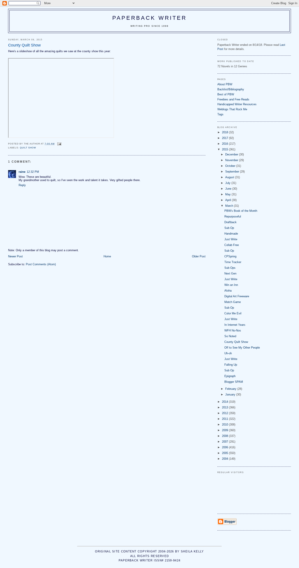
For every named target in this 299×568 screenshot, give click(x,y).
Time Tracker (232, 262)
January (230, 394)
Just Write (230, 239)
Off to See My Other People (242, 347)
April (228, 200)
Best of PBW (225, 94)
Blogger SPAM (233, 381)
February (231, 388)
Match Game (232, 302)
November (232, 160)
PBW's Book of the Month (240, 210)
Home (107, 256)
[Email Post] (59, 143)
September (232, 171)
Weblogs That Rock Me (232, 109)
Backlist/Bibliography (230, 89)
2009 (225, 430)
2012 (225, 413)
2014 (225, 401)
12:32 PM (33, 171)
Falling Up (230, 364)
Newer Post (15, 256)
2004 (225, 458)
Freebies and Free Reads (233, 99)
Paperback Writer (149, 18)
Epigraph (230, 376)
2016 (225, 143)
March (229, 205)
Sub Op (229, 228)
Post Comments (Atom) (41, 264)
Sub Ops (230, 267)
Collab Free (231, 245)
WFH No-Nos (232, 330)
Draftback (230, 222)
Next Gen (230, 273)
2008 (225, 436)
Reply (22, 185)
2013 (225, 407)
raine (22, 171)
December (232, 154)
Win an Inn (231, 285)
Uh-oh (228, 353)
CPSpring (230, 256)
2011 (225, 418)
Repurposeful (232, 216)
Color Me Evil (232, 313)
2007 (225, 441)
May (228, 194)
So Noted (230, 336)
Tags (220, 114)
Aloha (228, 290)
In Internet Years (234, 324)
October (230, 165)
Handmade (231, 233)
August (230, 177)
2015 (225, 149)
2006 (225, 447)
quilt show (28, 147)
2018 (225, 132)
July (228, 183)
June (228, 188)
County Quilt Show (236, 342)
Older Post (199, 256)
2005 (225, 453)
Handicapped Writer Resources (237, 104)
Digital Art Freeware (236, 296)
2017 (225, 138)
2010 (225, 424)
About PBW (224, 84)
